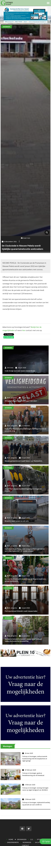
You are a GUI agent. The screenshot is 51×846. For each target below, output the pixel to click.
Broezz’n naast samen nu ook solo (17, 521)
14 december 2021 (10, 241)
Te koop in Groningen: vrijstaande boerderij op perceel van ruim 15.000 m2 (36, 810)
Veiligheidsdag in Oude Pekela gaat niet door (21, 401)
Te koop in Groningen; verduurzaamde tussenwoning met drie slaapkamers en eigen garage (34, 765)
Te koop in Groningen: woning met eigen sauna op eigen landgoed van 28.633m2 (35, 795)
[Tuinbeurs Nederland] (25, 687)
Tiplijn (47, 841)
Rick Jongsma (12, 398)
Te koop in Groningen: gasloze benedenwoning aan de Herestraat (33, 780)
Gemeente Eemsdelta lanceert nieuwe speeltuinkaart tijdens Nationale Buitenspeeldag (23, 640)
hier (23, 330)
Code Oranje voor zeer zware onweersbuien (20, 371)
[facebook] (22, 835)
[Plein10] (25, 653)
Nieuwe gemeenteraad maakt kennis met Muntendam (23, 461)
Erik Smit (10, 368)
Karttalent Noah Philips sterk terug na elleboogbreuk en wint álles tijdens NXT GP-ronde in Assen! (25, 550)
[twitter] (28, 835)
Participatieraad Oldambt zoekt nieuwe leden (21, 611)
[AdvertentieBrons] (25, 729)
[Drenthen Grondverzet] (25, 15)
